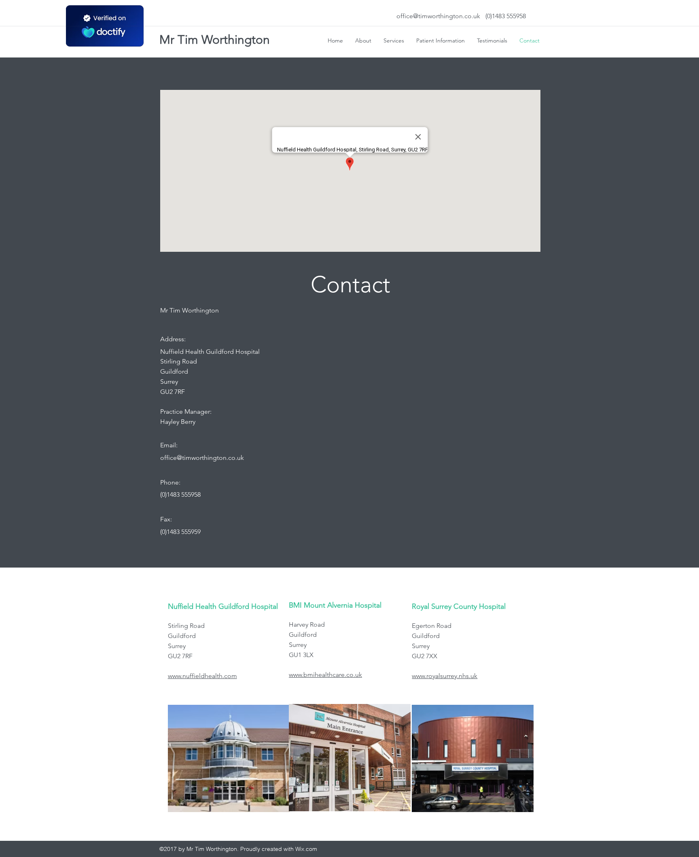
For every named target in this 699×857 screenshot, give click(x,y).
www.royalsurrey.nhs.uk (444, 676)
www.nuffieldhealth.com (202, 676)
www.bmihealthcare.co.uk (325, 674)
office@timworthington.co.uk (438, 16)
